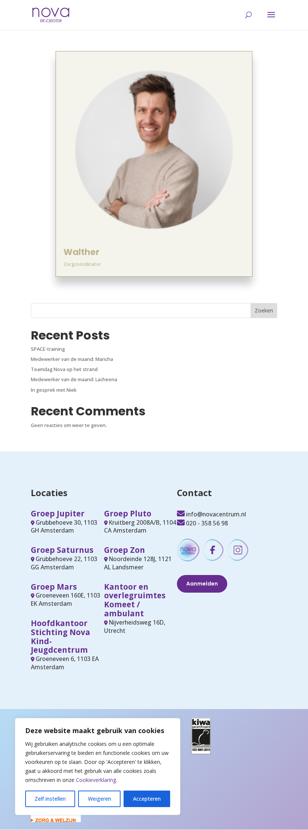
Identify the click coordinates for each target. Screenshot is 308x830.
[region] (97, 766)
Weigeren (99, 798)
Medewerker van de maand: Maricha (72, 359)
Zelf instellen (50, 798)
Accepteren (147, 798)
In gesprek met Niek (54, 389)
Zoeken (264, 310)
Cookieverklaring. (96, 779)
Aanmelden (202, 583)
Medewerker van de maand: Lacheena (74, 379)
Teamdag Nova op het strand (64, 369)
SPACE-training (48, 349)
